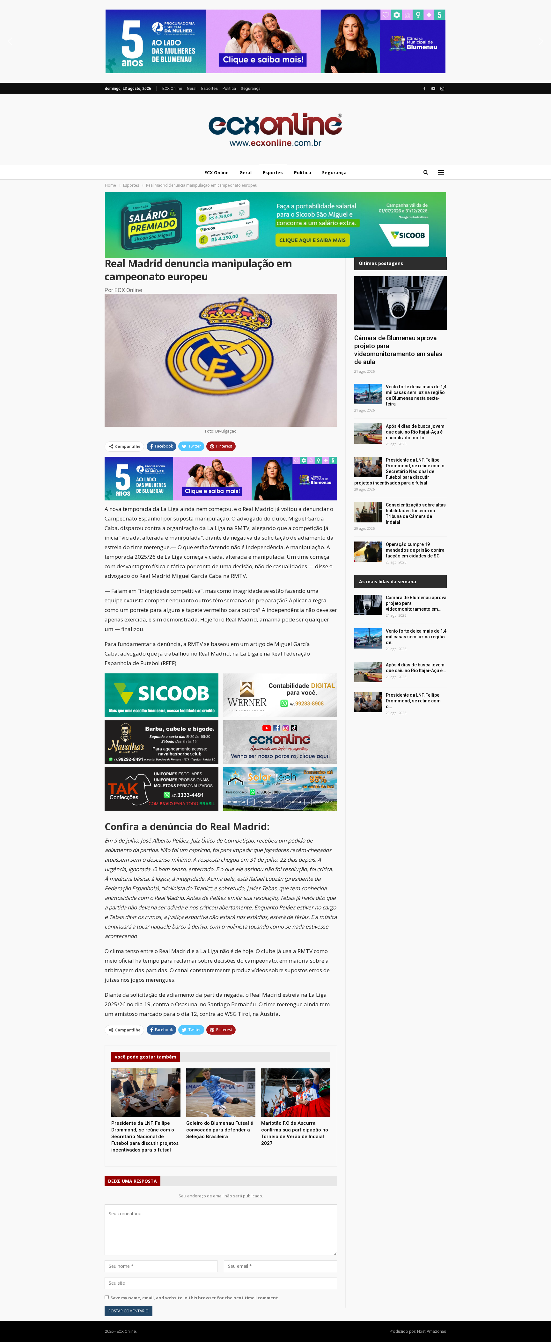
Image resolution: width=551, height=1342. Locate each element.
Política (229, 88)
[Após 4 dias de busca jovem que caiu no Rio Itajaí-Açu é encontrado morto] (368, 433)
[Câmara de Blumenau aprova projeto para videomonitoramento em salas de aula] (400, 303)
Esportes (209, 88)
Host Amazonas (431, 1331)
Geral (191, 88)
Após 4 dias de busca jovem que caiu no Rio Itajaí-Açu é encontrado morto (415, 432)
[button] (275, 41)
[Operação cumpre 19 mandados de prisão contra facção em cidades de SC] (368, 552)
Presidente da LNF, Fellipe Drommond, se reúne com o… (413, 701)
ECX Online (172, 88)
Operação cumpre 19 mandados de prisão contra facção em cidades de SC (415, 550)
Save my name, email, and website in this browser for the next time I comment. (194, 1298)
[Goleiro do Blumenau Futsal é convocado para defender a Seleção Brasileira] (220, 1092)
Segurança (251, 88)
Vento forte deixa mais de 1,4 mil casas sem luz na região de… (416, 636)
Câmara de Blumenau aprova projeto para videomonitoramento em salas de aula (398, 350)
